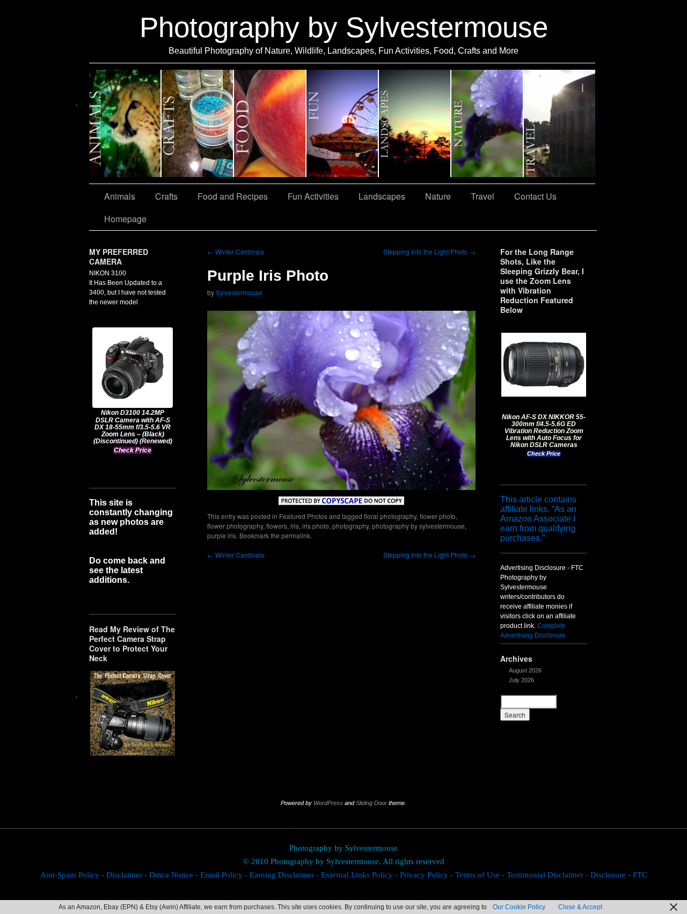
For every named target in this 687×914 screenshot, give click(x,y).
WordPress (328, 803)
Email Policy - (225, 875)
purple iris (221, 535)
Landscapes (415, 123)
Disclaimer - (127, 875)
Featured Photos (303, 516)
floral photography (390, 516)
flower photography (235, 525)
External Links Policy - (360, 875)
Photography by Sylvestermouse (344, 27)
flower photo (438, 516)
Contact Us (535, 196)
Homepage (125, 219)
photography (350, 525)
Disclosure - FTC (618, 875)
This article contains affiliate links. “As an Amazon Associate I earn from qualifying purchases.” (538, 519)
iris (294, 525)
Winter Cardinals (235, 251)
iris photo (315, 525)
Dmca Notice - (174, 875)
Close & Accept (580, 907)
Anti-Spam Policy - (73, 875)
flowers (276, 525)
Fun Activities (342, 123)
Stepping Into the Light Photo (429, 251)
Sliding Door (371, 803)
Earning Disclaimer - (285, 875)
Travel (559, 123)
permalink (295, 535)
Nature (487, 123)
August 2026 (525, 670)
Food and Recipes (270, 123)
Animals (125, 123)
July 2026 (521, 680)
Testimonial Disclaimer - (548, 875)
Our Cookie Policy (519, 907)
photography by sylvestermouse (418, 525)
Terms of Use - (481, 875)
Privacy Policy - (427, 875)
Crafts (198, 123)
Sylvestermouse (239, 292)
